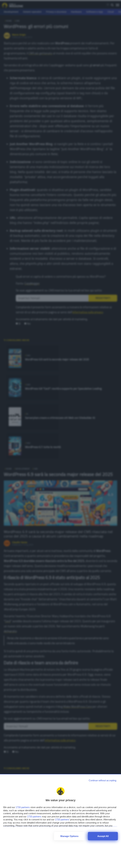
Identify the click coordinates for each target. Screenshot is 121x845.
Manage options (69, 836)
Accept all (103, 836)
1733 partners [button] (23, 807)
